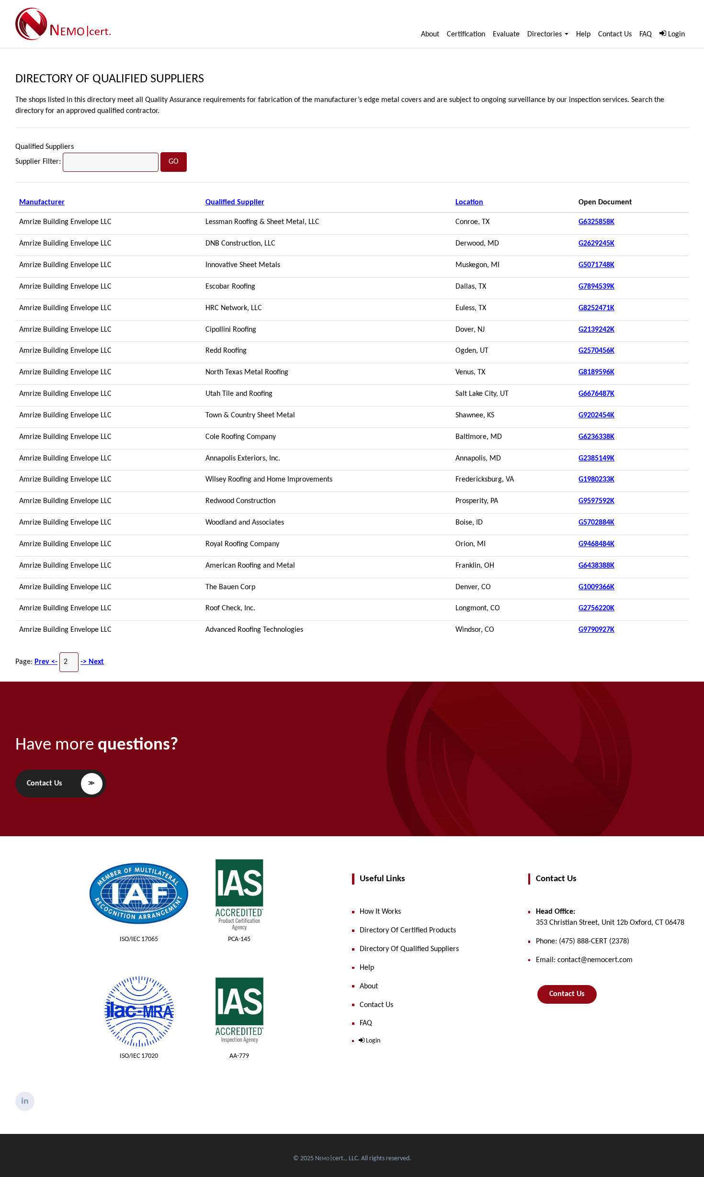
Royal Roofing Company (242, 544)
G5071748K (596, 265)
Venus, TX (470, 372)
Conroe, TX (472, 222)
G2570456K (596, 351)
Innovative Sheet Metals (242, 265)
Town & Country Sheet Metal (250, 415)
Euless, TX (470, 308)
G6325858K (596, 222)
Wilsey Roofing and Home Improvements (268, 479)
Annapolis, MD (478, 458)
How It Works (380, 912)
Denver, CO (473, 587)
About (430, 34)
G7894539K (596, 287)
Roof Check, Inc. (230, 608)
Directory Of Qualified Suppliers (109, 79)
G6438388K (596, 566)
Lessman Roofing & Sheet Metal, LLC (262, 222)
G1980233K (596, 479)
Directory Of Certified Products (408, 930)
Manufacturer (42, 202)
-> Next (92, 662)
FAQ (645, 34)
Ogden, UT (471, 351)
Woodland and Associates (244, 523)
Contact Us (615, 34)
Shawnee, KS (474, 415)
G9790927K (596, 630)
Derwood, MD (477, 243)
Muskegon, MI (477, 265)
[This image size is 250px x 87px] (63, 24)
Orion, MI (470, 544)
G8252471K (596, 308)
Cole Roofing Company (240, 437)
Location (469, 202)
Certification (466, 34)
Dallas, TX (470, 287)
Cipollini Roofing (230, 330)
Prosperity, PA (476, 501)
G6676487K (596, 394)
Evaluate (506, 34)
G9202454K (596, 415)
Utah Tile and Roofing (239, 394)
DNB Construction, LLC (240, 243)
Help (583, 34)
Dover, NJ (470, 330)
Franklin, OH (474, 566)
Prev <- (45, 662)
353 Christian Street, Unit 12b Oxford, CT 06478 (610, 917)
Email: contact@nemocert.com (584, 960)
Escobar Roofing (230, 287)
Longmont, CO (477, 608)
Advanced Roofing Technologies (254, 630)
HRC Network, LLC (233, 308)
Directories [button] (545, 34)
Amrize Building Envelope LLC (65, 222)
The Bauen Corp (230, 587)
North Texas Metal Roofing (246, 372)
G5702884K (596, 523)
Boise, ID (469, 523)
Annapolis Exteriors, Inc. (242, 458)
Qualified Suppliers (44, 147)
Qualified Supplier (234, 202)
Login (676, 34)
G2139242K (596, 330)
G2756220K (596, 608)
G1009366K (596, 587)
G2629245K (596, 243)
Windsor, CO (474, 630)
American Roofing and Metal (250, 566)
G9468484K (596, 544)
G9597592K (596, 501)
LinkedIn (24, 1101)
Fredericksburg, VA (484, 479)
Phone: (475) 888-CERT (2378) (582, 941)
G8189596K (596, 372)
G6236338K (596, 437)
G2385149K (596, 458)
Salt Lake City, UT (482, 394)
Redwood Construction (240, 501)
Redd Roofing (226, 351)
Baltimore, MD (478, 437)
